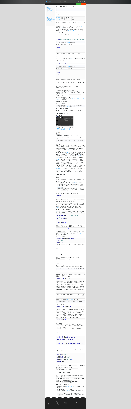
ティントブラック (73, 30)
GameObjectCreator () (64, 211)
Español (80, 1)
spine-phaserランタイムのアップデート (65, 97)
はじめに (48, 7)
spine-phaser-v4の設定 (78, 233)
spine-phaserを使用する (63, 108)
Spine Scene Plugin (49, 17)
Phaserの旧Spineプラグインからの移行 (65, 389)
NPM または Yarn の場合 (50, 10)
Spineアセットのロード (50, 18)
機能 (56, 401)
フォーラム (59, 1)
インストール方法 (49, 8)
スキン (57, 347)
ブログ (49, 402)
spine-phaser (57, 20)
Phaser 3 (62, 27)
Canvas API (72, 26)
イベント (65, 332)
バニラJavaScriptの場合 (50, 9)
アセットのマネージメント (62, 113)
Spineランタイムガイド (80, 155)
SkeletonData (71, 199)
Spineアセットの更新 (60, 144)
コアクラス (48, 16)
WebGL (81, 26)
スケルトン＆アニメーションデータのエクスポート (63, 128)
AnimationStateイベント (60, 323)
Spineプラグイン (69, 390)
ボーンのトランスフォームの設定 (63, 372)
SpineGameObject (49, 20)
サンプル (48, 11)
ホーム (53, 1)
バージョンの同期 (68, 42)
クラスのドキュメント (70, 299)
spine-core (67, 152)
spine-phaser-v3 (58, 19)
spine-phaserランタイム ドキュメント (50, 6)
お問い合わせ (64, 1)
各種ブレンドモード (78, 30)
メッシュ (69, 30)
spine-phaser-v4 (58, 17)
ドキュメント (57, 403)
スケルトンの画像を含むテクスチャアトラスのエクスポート (64, 129)
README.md (71, 58)
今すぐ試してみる (58, 404)
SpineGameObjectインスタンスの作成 (51, 19)
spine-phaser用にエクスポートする (62, 115)
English (78, 1)
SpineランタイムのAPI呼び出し (63, 384)
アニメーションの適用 (50, 21)
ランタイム (57, 402)
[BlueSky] (84, 1)
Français (82, 1)
